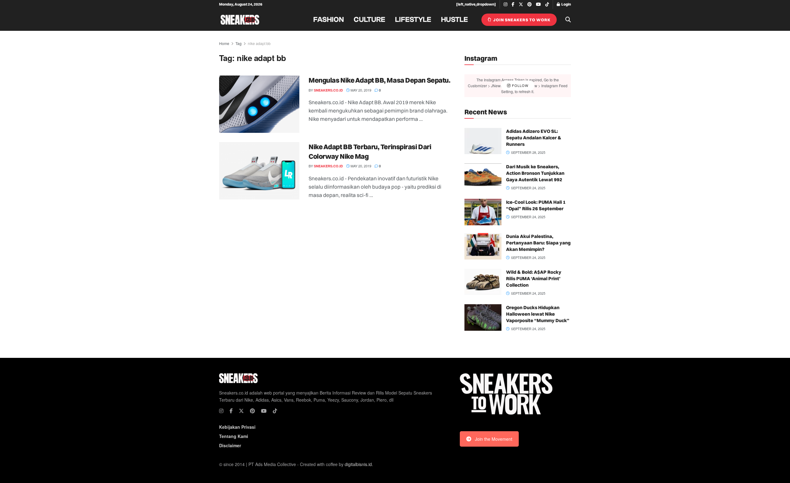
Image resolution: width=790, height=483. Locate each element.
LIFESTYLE (413, 19)
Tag (238, 43)
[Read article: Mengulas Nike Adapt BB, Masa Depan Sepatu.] (259, 104)
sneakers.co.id (328, 90)
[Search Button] (568, 19)
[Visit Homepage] (240, 20)
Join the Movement (493, 439)
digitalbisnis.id (358, 464)
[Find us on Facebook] (513, 4)
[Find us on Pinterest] (529, 4)
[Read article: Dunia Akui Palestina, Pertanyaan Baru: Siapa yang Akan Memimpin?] (482, 246)
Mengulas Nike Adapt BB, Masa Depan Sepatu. (380, 80)
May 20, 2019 (360, 90)
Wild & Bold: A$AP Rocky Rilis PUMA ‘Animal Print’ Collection (533, 278)
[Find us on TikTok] (547, 4)
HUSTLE (454, 19)
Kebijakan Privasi (237, 427)
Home (224, 43)
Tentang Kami (233, 436)
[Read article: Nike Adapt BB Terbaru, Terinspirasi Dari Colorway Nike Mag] (259, 170)
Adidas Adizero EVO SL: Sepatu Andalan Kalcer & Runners (533, 137)
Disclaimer (230, 445)
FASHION (328, 19)
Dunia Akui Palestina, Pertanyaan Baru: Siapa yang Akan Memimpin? (538, 242)
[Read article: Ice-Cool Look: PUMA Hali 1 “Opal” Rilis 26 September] (482, 212)
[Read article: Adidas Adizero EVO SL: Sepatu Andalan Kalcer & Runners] (482, 141)
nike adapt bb (259, 43)
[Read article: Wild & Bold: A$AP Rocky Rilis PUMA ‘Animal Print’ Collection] (482, 282)
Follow (519, 85)
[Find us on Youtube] (538, 4)
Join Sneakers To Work (521, 19)
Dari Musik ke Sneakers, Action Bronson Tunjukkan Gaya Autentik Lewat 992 (535, 173)
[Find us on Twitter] (521, 4)
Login (566, 4)
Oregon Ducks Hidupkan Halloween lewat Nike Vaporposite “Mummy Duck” (537, 314)
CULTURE (369, 19)
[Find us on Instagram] (505, 4)
